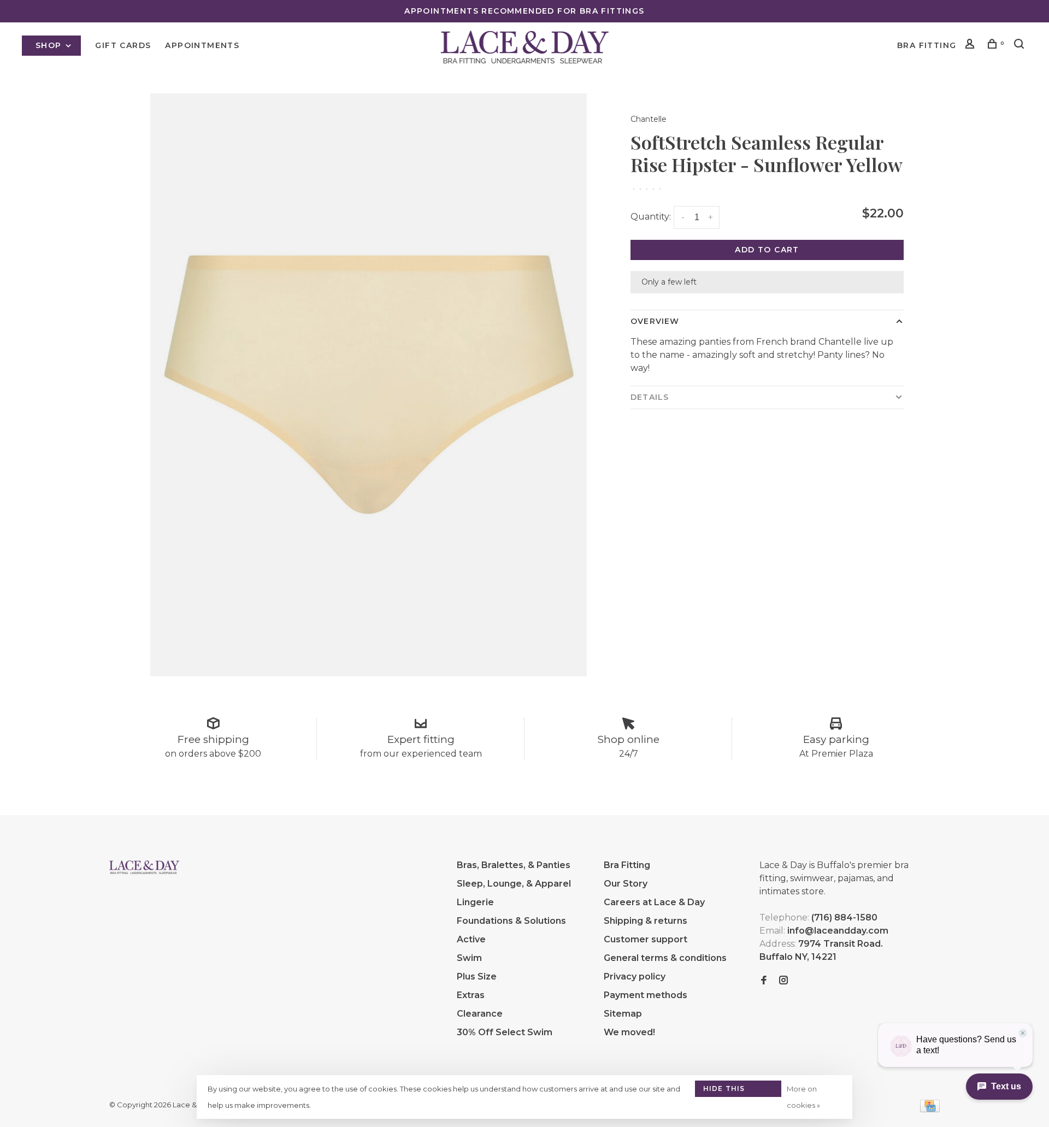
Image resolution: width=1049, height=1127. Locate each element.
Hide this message (724, 1090)
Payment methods (645, 995)
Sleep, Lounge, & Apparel (514, 883)
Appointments (202, 45)
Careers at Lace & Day (654, 902)
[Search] (1020, 45)
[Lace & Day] (144, 867)
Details (649, 397)
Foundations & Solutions (511, 921)
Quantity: (650, 216)
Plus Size (477, 976)
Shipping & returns (645, 921)
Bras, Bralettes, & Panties (513, 865)
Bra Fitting (926, 45)
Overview (654, 321)
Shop (50, 45)
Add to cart (767, 250)
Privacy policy (634, 976)
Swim (469, 958)
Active (471, 939)
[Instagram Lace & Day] (783, 981)
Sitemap (623, 1013)
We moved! (629, 1032)
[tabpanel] (368, 384)
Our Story (625, 883)
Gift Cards (123, 45)
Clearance (480, 1013)
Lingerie (475, 902)
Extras (471, 995)
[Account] (971, 45)
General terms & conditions (665, 958)
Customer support (645, 939)
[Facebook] (763, 981)
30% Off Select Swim (504, 1032)
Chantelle (648, 119)
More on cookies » (803, 1097)
